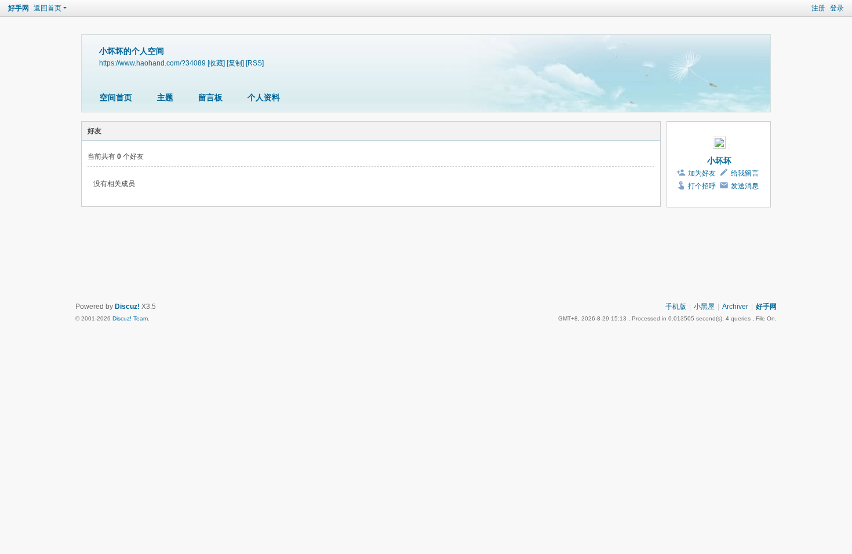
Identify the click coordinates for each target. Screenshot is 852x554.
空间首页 (116, 97)
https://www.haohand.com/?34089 (152, 63)
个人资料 (263, 97)
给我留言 (745, 173)
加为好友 (702, 173)
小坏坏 (719, 160)
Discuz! (127, 306)
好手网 (18, 8)
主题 (165, 97)
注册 (818, 8)
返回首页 (47, 8)
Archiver (735, 306)
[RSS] (255, 63)
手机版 (675, 306)
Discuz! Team (130, 318)
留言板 (210, 97)
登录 (837, 8)
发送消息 (745, 186)
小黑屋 (704, 306)
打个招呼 (702, 186)
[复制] (235, 63)
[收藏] (216, 63)
